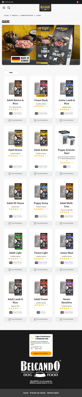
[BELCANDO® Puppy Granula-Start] (67, 138)
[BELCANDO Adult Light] (15, 241)
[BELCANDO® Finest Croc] (41, 89)
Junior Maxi (66, 252)
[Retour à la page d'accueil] (45, 8)
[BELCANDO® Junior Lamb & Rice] (67, 89)
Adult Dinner (15, 149)
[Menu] (4, 7)
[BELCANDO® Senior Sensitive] (67, 288)
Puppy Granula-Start (66, 151)
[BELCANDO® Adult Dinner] (15, 138)
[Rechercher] (9, 7)
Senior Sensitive (66, 301)
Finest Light (41, 252)
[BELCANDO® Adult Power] (41, 288)
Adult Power (41, 299)
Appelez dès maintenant (41, 353)
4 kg (14, 113)
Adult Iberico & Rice (15, 102)
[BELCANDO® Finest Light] (41, 241)
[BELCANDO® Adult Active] (41, 138)
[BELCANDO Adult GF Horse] (15, 191)
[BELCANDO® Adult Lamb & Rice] (15, 288)
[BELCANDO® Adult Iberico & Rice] (15, 89)
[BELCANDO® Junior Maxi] (67, 241)
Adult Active (41, 149)
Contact (25, 393)
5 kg (68, 166)
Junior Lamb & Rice (66, 102)
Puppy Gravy (41, 203)
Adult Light (15, 252)
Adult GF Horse (15, 203)
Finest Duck (41, 100)
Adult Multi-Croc (66, 205)
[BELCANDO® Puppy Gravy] (41, 191)
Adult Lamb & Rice (15, 301)
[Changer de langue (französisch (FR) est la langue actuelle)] (78, 2)
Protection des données (38, 393)
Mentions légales (53, 393)
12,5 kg (19, 113)
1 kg (11, 113)
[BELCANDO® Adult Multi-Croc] (67, 191)
